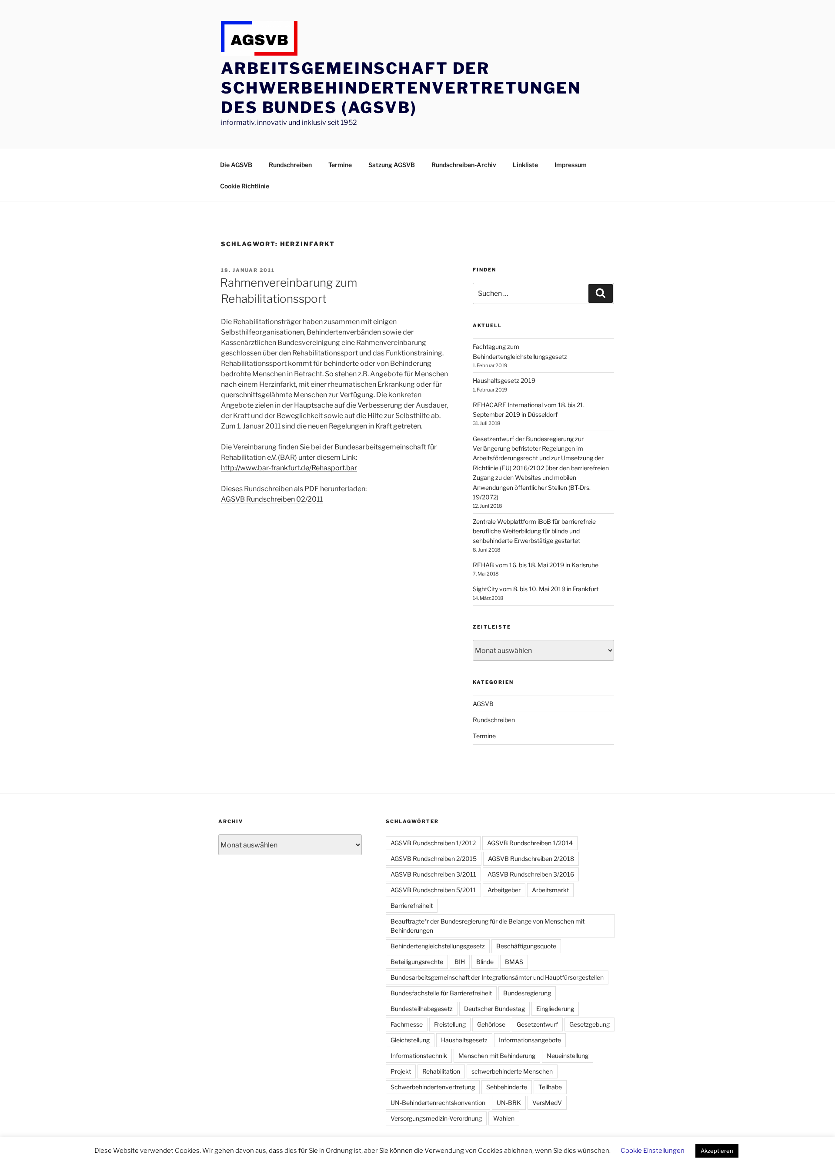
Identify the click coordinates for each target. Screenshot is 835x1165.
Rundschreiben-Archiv (463, 164)
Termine (340, 164)
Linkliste (525, 164)
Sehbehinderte (506, 1087)
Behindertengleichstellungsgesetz (438, 946)
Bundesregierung (527, 993)
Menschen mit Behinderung (496, 1055)
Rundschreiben (290, 164)
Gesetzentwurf (537, 1024)
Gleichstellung (410, 1040)
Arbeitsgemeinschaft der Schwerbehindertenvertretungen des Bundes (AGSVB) (401, 88)
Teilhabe (550, 1087)
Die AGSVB (236, 164)
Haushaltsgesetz (464, 1040)
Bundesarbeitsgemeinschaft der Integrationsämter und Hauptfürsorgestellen (497, 977)
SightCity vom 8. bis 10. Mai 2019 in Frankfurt (535, 589)
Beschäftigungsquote (526, 946)
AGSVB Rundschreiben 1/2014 (530, 843)
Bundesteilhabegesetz (422, 1008)
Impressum (570, 164)
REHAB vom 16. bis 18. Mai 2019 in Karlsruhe (535, 565)
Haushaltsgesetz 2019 (504, 380)
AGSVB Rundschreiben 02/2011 (272, 499)
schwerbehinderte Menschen (512, 1071)
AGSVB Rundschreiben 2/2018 (531, 858)
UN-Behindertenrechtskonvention (438, 1102)
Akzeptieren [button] (717, 1150)
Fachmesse (407, 1024)
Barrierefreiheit (412, 905)
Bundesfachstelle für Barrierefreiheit (441, 993)
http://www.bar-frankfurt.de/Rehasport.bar (289, 468)
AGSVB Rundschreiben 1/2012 (433, 843)
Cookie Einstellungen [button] (653, 1151)
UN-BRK (509, 1102)
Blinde (485, 961)
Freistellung (450, 1024)
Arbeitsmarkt (550, 890)
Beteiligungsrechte (417, 961)
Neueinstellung (567, 1055)
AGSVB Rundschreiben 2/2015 (434, 858)
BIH (459, 961)
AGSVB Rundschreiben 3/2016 (531, 874)
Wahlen (503, 1118)
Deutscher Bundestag (494, 1008)
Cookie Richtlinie (244, 186)
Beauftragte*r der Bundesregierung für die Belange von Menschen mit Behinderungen (487, 925)
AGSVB (483, 703)
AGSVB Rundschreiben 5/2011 (433, 890)
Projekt (401, 1071)
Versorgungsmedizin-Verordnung (436, 1118)
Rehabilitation (441, 1071)
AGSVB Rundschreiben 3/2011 (433, 874)
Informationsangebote (530, 1040)
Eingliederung (555, 1008)
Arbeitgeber (504, 890)
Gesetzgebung (589, 1024)
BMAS (514, 961)
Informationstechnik (419, 1055)
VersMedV (547, 1102)
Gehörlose (491, 1024)
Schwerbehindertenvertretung (433, 1087)
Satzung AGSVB (391, 164)
